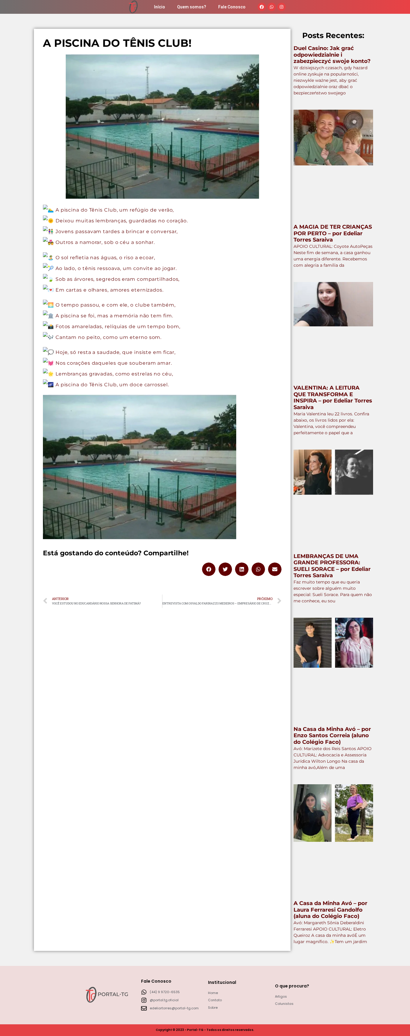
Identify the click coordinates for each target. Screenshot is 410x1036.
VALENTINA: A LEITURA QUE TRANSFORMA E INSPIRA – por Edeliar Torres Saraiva (333, 397)
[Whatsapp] (271, 7)
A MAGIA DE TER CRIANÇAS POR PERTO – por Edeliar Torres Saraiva (333, 233)
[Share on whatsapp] (258, 569)
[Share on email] (275, 569)
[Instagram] (281, 7)
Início (159, 6)
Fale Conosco (232, 6)
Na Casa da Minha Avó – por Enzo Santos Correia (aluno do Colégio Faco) (332, 735)
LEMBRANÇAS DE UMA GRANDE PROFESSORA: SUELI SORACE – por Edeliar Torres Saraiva (332, 566)
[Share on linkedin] (242, 569)
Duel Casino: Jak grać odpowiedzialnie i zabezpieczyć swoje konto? (332, 54)
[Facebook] (262, 7)
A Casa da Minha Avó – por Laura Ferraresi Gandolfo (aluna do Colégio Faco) (330, 909)
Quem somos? (191, 6)
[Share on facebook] (209, 569)
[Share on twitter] (225, 569)
